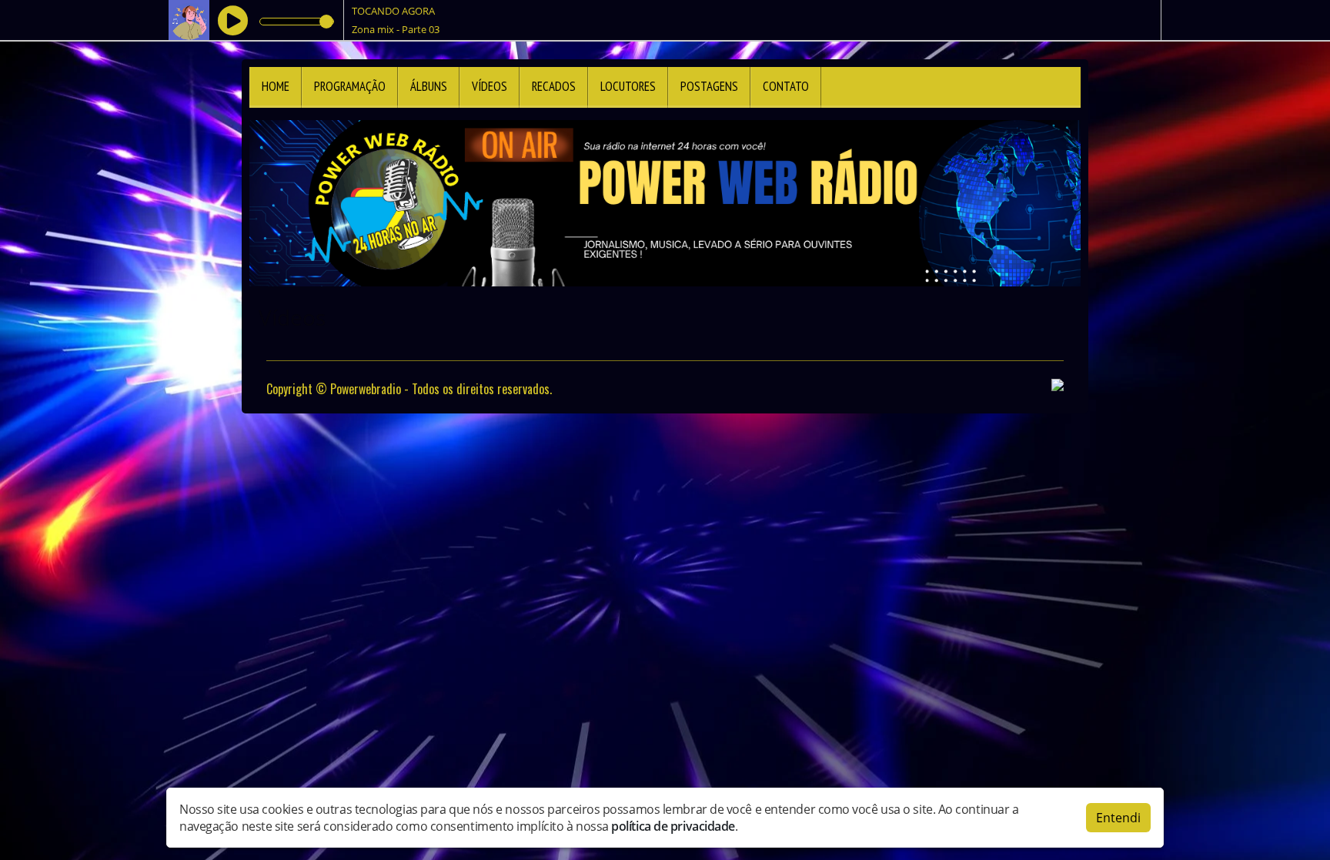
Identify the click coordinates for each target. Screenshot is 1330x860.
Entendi (1118, 817)
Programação (350, 86)
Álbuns (428, 86)
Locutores (628, 86)
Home (275, 86)
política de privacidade (673, 826)
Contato (786, 86)
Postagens (709, 86)
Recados (554, 86)
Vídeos (489, 86)
